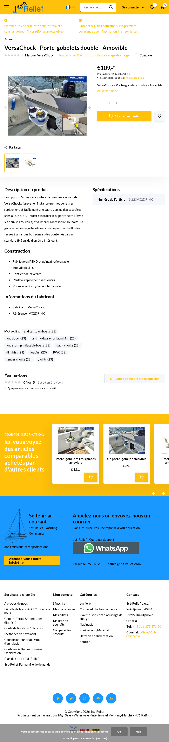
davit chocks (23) (68, 345)
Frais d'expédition (134, 77)
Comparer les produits (62, 632)
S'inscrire (59, 603)
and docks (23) (16, 338)
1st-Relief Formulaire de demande (27, 664)
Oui (119, 731)
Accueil (9, 39)
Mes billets (60, 615)
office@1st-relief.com (124, 564)
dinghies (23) (15, 352)
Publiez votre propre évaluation (137, 378)
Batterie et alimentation (96, 636)
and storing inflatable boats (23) (28, 345)
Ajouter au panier (127, 116)
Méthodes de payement (20, 634)
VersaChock (45, 55)
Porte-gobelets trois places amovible (76, 460)
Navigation (87, 624)
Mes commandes (64, 609)
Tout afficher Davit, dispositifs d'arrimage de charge (94, 55)
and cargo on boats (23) (40, 331)
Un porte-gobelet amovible (127, 459)
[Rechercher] (111, 7)
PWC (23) (59, 352)
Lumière (85, 603)
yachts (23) (45, 359)
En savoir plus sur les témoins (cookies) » (85, 738)
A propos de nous (16, 603)
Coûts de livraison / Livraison (24, 628)
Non (138, 731)
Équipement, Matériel (94, 630)
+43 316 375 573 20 (87, 564)
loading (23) (38, 352)
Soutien (85, 642)
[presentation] (5, 107)
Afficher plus (106, 90)
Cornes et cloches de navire (98, 609)
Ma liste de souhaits (60, 622)
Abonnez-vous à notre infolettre (25, 560)
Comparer (146, 55)
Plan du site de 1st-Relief (21, 658)
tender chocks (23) (19, 359)
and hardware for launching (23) (54, 338)
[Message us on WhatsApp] (106, 548)
